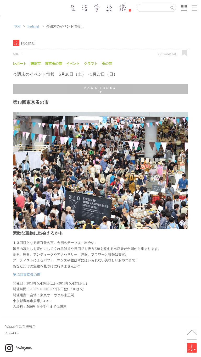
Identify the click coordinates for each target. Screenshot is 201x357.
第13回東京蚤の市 (26, 275)
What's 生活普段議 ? (20, 326)
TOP (17, 26)
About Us (12, 333)
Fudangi (33, 26)
